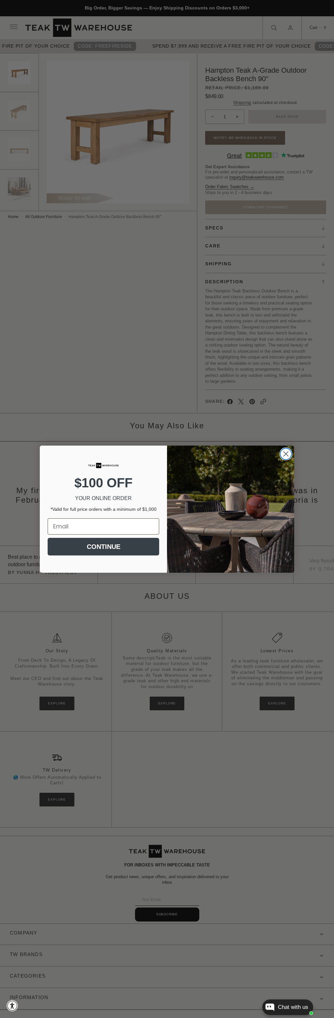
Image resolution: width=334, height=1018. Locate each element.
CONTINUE (103, 546)
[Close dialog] (286, 454)
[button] (12, 1005)
